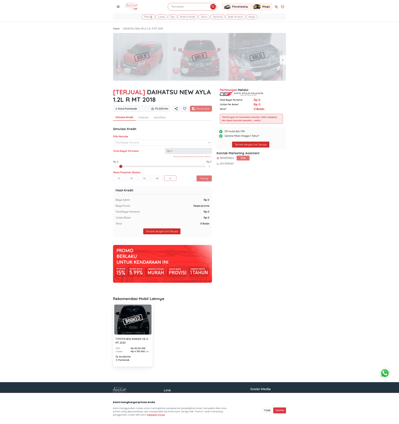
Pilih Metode (120, 136)
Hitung (204, 178)
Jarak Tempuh (235, 16)
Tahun (204, 16)
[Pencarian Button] (213, 7)
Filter (146, 16)
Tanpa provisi (201, 205)
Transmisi (218, 16)
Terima (279, 410)
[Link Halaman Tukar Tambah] (276, 7)
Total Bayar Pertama (126, 151)
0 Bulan (204, 223)
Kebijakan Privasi (156, 414)
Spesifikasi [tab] (160, 117)
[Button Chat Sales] (384, 372)
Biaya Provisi (123, 205)
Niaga (266, 6)
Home (116, 28)
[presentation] (283, 60)
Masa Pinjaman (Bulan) (126, 172)
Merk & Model (187, 16)
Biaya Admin (123, 199)
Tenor (119, 223)
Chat (243, 158)
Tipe (172, 16)
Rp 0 (206, 199)
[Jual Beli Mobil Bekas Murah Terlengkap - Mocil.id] (131, 6)
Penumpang (240, 6)
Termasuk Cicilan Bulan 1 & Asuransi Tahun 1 (192, 156)
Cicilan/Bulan (123, 217)
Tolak (267, 410)
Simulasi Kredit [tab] (124, 117)
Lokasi (161, 16)
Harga (251, 16)
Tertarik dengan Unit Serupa (251, 144)
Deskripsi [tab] (143, 117)
